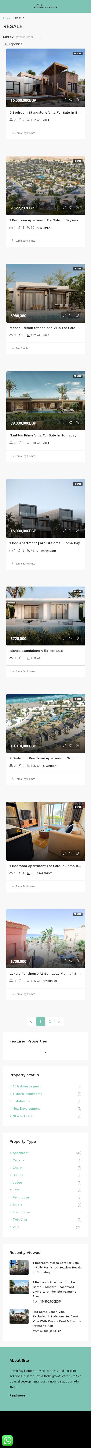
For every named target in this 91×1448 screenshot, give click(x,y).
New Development (26, 1109)
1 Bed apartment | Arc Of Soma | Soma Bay (45, 543)
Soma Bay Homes (25, 133)
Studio (17, 1205)
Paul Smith (21, 348)
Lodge (17, 1183)
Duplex (18, 1175)
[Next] (59, 1021)
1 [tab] (48, 1052)
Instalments (21, 1101)
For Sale (44, 1429)
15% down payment (27, 1086)
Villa (16, 1227)
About (31, 1429)
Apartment (21, 1153)
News (58, 1429)
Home (18, 1429)
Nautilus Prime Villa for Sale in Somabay (43, 435)
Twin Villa (20, 1220)
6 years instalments (27, 1094)
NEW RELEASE (23, 1116)
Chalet (17, 1168)
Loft (16, 1190)
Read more (17, 1395)
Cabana (18, 1160)
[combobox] (27, 37)
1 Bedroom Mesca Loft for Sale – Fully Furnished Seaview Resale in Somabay (57, 1267)
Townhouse (21, 1212)
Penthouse (21, 1197)
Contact (71, 1429)
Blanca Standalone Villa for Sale (36, 651)
